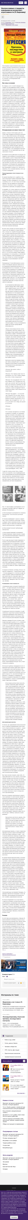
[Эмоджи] (21, 983)
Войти (20, 2)
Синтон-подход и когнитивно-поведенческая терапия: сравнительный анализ (13, 1120)
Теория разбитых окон (9, 1143)
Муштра (5, 1164)
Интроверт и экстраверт (10, 1140)
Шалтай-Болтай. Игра (9, 1166)
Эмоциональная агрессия (9, 954)
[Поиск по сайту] (25, 2)
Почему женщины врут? (10, 1138)
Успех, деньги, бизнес (11, 1043)
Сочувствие (6, 1145)
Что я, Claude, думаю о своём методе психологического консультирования (14, 1107)
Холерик (5, 1169)
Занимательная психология (13, 1057)
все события (20, 1093)
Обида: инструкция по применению (13, 1124)
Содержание (9, 1036)
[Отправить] (23, 983)
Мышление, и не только (12, 24)
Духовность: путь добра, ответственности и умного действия (14, 1115)
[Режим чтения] (2, 17)
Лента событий (7, 1061)
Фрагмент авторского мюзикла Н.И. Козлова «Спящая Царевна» (13, 1103)
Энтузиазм (6, 1162)
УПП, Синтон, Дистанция (12, 1050)
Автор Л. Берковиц (7, 953)
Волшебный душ (7, 1147)
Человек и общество (11, 1046)
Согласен (14, 1217)
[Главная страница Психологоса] (8, 2)
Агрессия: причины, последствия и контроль (13, 23)
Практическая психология (12, 1053)
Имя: (4, 976)
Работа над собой (10, 1039)
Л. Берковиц (8, 22)
